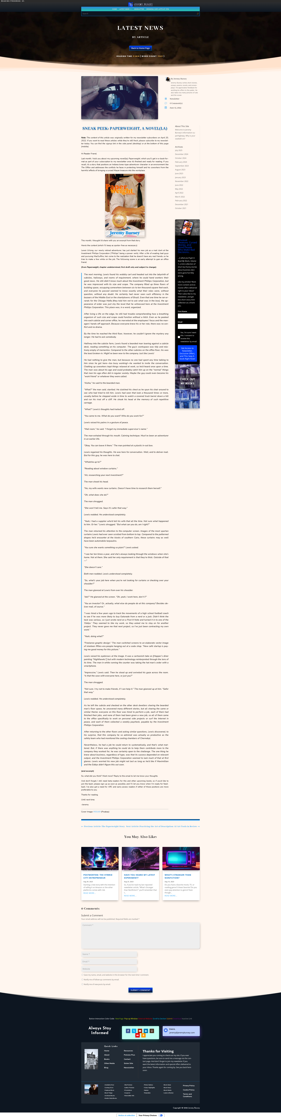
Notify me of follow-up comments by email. (101, 979)
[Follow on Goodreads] (152, 1031)
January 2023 (180, 177)
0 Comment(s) (176, 103)
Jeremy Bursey (180, 79)
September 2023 (182, 166)
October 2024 (180, 158)
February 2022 (181, 200)
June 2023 (179, 173)
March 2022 (180, 197)
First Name (182, 311)
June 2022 (179, 185)
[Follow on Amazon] (143, 1035)
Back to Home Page (140, 48)
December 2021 (181, 204)
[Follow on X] (134, 1031)
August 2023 (180, 169)
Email (180, 322)
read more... (89, 893)
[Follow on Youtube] (140, 1031)
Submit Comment (140, 990)
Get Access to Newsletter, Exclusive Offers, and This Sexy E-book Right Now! (187, 353)
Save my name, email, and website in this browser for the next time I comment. (116, 975)
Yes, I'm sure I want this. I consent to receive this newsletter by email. (188, 337)
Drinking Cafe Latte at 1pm (157, 9)
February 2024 (181, 162)
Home (114, 9)
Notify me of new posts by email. (97, 984)
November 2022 (181, 181)
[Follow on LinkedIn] (146, 1031)
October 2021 (180, 208)
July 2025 (178, 150)
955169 (97, 811)
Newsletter (139, 9)
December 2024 (181, 154)
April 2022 (179, 193)
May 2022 (179, 189)
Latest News (124, 9)
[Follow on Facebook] (128, 1031)
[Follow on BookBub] (137, 1035)
